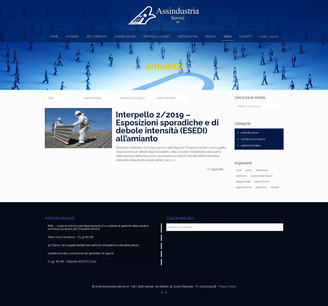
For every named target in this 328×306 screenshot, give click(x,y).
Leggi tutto (217, 169)
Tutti (50, 97)
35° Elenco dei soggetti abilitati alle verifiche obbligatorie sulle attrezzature (93, 245)
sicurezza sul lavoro (132, 97)
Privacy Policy (227, 286)
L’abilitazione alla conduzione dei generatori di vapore (81, 253)
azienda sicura (92, 97)
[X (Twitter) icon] (166, 292)
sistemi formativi (166, 97)
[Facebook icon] (162, 292)
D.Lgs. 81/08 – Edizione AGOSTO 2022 (72, 261)
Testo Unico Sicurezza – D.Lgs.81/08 (70, 237)
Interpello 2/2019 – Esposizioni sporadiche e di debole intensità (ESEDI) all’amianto (167, 126)
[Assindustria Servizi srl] (164, 15)
